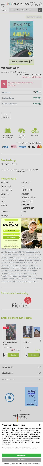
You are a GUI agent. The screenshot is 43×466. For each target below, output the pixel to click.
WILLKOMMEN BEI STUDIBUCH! (11, 219)
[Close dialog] (40, 219)
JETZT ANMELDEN (11, 237)
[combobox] (5, 234)
